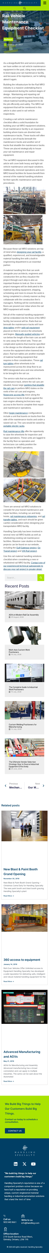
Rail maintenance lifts (13, 431)
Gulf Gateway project (26, 548)
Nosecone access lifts (13, 395)
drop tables (8, 328)
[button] (24, 8)
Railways (8, 39)
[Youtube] (33, 1164)
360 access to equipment (22, 959)
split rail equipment (30, 328)
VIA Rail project (29, 551)
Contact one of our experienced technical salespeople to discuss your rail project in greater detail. (24, 566)
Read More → (9, 896)
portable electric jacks (13, 426)
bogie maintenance (18, 413)
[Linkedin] (16, 1164)
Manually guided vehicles (27, 334)
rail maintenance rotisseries (23, 516)
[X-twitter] (24, 1164)
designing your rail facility (29, 252)
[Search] (40, 577)
